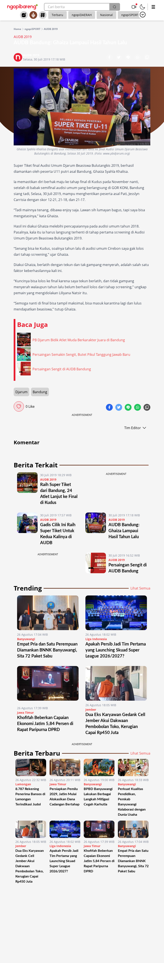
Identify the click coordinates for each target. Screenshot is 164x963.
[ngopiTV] (133, 6)
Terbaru (57, 15)
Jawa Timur (25, 712)
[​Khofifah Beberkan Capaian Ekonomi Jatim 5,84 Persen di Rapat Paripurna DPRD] (48, 685)
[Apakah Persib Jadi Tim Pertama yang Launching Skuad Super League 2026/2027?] (116, 612)
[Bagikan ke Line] (128, 57)
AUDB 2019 (51, 29)
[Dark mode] (142, 6)
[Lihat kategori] (142, 14)
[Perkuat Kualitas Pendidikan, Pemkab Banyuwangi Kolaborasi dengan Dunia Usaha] (133, 767)
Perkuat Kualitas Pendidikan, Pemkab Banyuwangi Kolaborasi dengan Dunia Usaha (132, 801)
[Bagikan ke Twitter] (119, 57)
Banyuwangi (26, 639)
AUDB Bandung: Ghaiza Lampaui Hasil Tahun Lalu (123, 531)
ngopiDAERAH (82, 15)
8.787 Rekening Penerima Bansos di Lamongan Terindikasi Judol (30, 796)
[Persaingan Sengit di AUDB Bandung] (95, 563)
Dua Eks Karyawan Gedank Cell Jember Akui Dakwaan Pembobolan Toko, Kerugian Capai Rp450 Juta (29, 866)
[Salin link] (147, 57)
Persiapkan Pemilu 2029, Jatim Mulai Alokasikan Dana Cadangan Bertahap (64, 796)
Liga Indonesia (96, 639)
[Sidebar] (153, 7)
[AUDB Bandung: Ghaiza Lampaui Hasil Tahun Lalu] (95, 529)
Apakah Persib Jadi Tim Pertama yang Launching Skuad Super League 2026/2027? (115, 650)
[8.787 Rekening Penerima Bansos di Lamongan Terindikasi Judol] (30, 767)
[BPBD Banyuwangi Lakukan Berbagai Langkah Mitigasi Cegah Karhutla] (99, 767)
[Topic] (43, 15)
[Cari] (114, 6)
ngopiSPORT (130, 15)
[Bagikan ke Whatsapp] (138, 57)
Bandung (40, 392)
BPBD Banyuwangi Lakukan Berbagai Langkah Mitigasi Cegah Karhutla (98, 796)
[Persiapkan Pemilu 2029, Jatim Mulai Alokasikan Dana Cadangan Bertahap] (65, 767)
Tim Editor (132, 427)
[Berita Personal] (33, 15)
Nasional (106, 15)
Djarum (21, 392)
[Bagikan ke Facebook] (110, 57)
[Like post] (19, 406)
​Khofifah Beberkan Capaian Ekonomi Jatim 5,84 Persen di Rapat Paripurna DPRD (45, 724)
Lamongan (23, 784)
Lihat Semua (140, 588)
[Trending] (24, 15)
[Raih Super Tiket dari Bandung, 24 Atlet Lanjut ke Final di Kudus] (27, 489)
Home (17, 29)
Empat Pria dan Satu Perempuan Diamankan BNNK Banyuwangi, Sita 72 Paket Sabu (47, 650)
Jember (90, 709)
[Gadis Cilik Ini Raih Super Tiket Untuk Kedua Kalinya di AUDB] (27, 529)
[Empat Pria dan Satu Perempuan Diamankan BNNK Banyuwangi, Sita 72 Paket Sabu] (48, 612)
